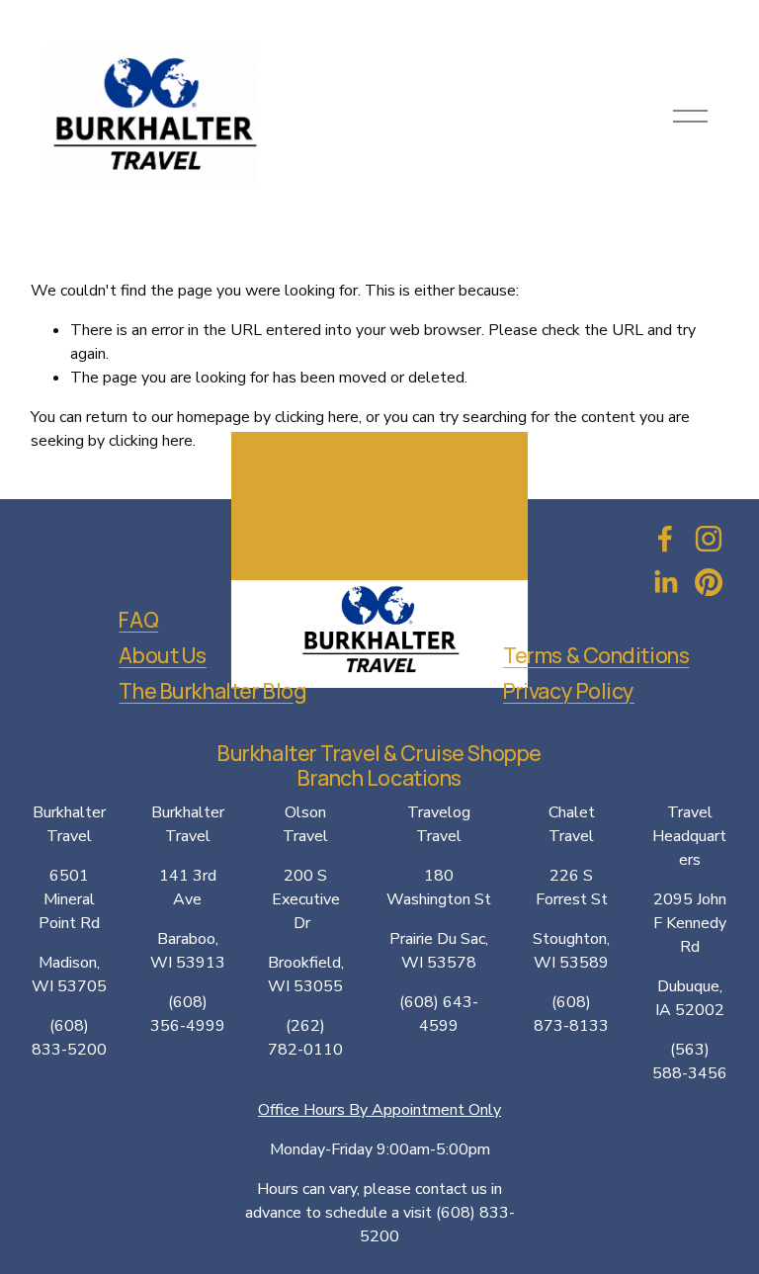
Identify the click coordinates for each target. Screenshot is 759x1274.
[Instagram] (708, 538)
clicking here (317, 417)
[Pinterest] (708, 582)
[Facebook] (665, 538)
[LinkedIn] (665, 582)
